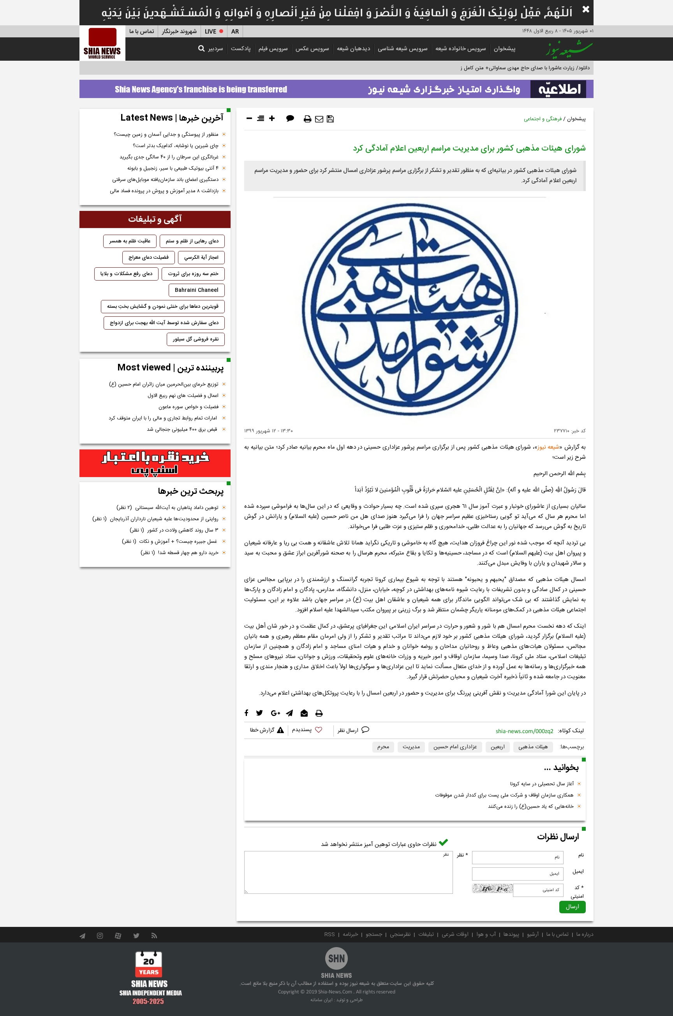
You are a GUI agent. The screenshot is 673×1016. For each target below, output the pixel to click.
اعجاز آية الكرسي (201, 257)
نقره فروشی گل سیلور (195, 339)
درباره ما (585, 934)
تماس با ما (141, 32)
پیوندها (511, 934)
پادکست (241, 49)
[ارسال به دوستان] (319, 119)
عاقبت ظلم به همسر (129, 241)
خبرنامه (350, 934)
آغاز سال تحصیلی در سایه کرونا (542, 784)
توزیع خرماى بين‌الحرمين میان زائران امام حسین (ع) (163, 384)
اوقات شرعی (455, 934)
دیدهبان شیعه (353, 49)
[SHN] (102, 43)
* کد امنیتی (577, 892)
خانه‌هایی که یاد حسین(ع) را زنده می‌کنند (531, 806)
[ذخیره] (330, 119)
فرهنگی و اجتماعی (543, 119)
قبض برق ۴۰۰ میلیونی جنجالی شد (182, 429)
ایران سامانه (321, 1000)
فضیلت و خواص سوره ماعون (188, 407)
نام (581, 855)
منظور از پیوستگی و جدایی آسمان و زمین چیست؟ (166, 134)
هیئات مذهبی (533, 747)
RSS (329, 934)
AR (235, 31)
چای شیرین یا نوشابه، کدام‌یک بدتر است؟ (175, 146)
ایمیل (578, 871)
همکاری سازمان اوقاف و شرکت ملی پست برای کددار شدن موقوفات (504, 795)
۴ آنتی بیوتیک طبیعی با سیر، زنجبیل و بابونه (172, 168)
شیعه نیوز (548, 447)
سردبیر (215, 49)
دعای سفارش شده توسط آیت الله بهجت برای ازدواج (164, 323)
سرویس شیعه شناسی (403, 49)
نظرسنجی (400, 934)
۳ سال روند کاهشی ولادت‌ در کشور (174, 530)
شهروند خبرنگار (179, 32)
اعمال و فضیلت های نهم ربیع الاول (183, 395)
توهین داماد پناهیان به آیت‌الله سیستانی (167, 508)
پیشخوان (505, 49)
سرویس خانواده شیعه (460, 49)
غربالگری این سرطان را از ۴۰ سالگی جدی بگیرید (169, 157)
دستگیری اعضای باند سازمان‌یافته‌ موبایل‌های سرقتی (165, 179)
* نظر (462, 855)
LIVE (210, 31)
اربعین (498, 747)
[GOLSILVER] (155, 463)
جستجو (374, 934)
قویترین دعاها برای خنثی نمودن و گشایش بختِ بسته (162, 306)
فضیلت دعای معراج (149, 257)
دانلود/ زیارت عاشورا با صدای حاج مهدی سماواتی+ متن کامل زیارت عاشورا (513, 68)
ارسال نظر (349, 730)
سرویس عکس (312, 49)
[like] (310, 731)
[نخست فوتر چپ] (150, 977)
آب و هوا (486, 934)
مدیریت (411, 747)
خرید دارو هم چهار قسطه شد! (179, 553)
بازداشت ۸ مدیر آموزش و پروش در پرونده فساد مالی (164, 191)
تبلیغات (426, 934)
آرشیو (533, 934)
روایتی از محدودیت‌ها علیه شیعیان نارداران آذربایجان (155, 519)
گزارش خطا (262, 730)
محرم (383, 747)
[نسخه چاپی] (308, 119)
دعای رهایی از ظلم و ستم (192, 241)
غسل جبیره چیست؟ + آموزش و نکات (170, 541)
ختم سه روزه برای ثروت (193, 274)
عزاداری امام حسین (455, 747)
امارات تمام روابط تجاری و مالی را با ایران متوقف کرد (163, 418)
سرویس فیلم (273, 49)
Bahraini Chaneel (196, 290)
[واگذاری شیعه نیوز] (336, 86)
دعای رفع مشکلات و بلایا (126, 274)
